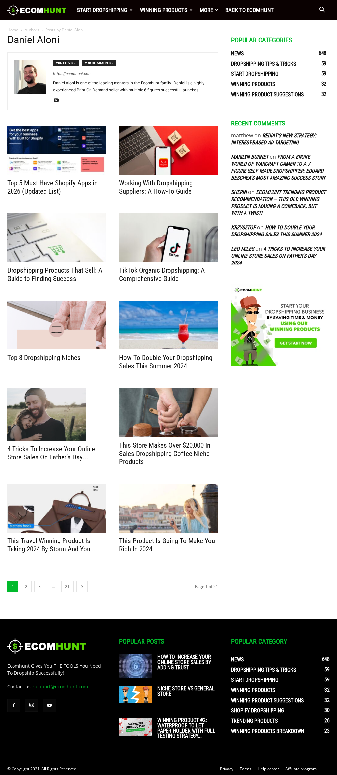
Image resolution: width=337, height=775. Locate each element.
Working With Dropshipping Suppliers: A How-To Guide (156, 187)
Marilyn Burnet (249, 157)
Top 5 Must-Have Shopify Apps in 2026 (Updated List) (52, 187)
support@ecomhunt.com (60, 686)
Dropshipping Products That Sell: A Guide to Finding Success (54, 274)
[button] (322, 10)
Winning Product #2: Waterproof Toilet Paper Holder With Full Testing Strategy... (186, 728)
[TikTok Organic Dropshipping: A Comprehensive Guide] (168, 237)
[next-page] (82, 586)
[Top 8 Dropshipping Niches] (56, 325)
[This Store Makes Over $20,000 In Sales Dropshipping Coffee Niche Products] (168, 412)
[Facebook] (13, 705)
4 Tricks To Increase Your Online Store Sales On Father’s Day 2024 (278, 256)
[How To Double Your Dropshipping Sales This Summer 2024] (168, 325)
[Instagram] (31, 705)
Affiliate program (301, 769)
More (206, 10)
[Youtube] (58, 101)
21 (67, 586)
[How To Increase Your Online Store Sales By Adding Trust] (135, 666)
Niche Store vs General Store (186, 691)
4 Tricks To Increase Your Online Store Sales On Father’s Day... (51, 453)
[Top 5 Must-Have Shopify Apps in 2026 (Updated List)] (56, 150)
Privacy (226, 769)
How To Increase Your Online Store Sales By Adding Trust (184, 662)
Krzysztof (243, 227)
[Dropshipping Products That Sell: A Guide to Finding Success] (56, 237)
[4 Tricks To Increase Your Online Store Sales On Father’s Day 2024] (56, 414)
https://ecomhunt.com (72, 73)
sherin (239, 192)
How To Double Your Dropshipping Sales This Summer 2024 (165, 362)
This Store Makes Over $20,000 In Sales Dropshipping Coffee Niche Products (164, 453)
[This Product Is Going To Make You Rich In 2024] (168, 508)
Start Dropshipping (102, 10)
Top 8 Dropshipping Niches (44, 358)
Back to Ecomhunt (249, 10)
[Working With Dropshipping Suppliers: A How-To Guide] (168, 150)
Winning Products (163, 10)
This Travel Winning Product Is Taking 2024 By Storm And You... (51, 545)
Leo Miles (242, 249)
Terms (245, 769)
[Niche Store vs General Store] (135, 694)
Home (12, 30)
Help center (268, 769)
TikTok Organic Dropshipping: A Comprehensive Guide (162, 274)
